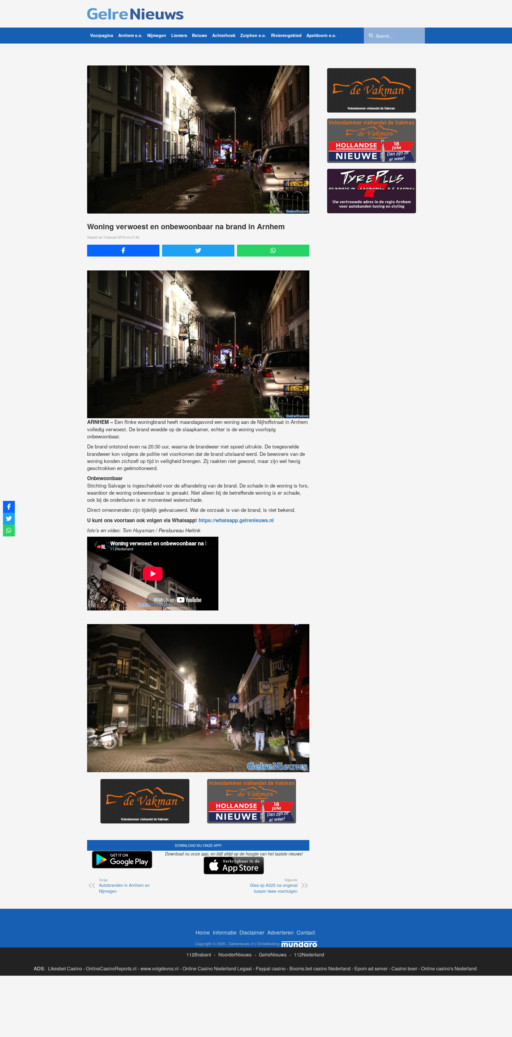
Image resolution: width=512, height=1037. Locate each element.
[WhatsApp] (273, 251)
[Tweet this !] (198, 251)
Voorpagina (101, 35)
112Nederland (309, 954)
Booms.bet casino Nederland (320, 968)
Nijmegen (156, 35)
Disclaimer (251, 932)
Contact (306, 932)
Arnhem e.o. (130, 35)
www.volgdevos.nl (159, 968)
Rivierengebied (286, 35)
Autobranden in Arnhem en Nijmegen (124, 885)
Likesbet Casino (65, 968)
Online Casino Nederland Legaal (217, 968)
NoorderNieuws (235, 954)
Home (203, 932)
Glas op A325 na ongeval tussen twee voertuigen (273, 885)
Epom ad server (371, 968)
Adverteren (280, 932)
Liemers (179, 35)
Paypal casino (271, 968)
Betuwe (199, 35)
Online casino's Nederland (449, 968)
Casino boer (404, 968)
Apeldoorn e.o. (321, 35)
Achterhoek (224, 35)
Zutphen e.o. (253, 35)
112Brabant (198, 954)
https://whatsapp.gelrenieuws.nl (236, 520)
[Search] (371, 35)
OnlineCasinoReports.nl (111, 968)
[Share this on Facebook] (123, 251)
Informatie (224, 932)
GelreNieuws (273, 954)
